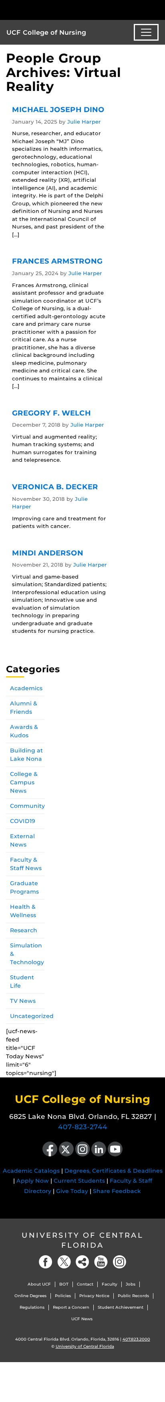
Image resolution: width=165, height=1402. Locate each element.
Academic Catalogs (31, 1170)
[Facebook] (45, 1261)
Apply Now (32, 1180)
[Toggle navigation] (146, 32)
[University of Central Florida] (61, 10)
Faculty (109, 1284)
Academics (26, 688)
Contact (85, 1284)
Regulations (32, 1307)
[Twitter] (64, 1261)
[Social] (82, 1261)
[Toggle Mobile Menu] (157, 9)
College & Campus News (24, 782)
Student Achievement (120, 1307)
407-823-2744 (82, 1127)
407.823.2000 (136, 1339)
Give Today (72, 1191)
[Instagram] (119, 1261)
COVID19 (22, 821)
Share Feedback (117, 1191)
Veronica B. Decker (55, 486)
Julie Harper (84, 121)
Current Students (79, 1180)
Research (23, 930)
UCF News (82, 1318)
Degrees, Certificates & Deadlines (113, 1170)
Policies (63, 1295)
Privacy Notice (94, 1295)
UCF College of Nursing (46, 32)
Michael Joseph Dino (58, 109)
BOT (63, 1284)
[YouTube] (101, 1261)
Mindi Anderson (47, 553)
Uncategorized (32, 1016)
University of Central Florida (82, 1240)
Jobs (130, 1284)
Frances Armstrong (57, 261)
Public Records (133, 1295)
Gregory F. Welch (51, 413)
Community (27, 805)
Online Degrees (30, 1295)
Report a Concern (71, 1307)
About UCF (39, 1284)
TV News (23, 1000)
